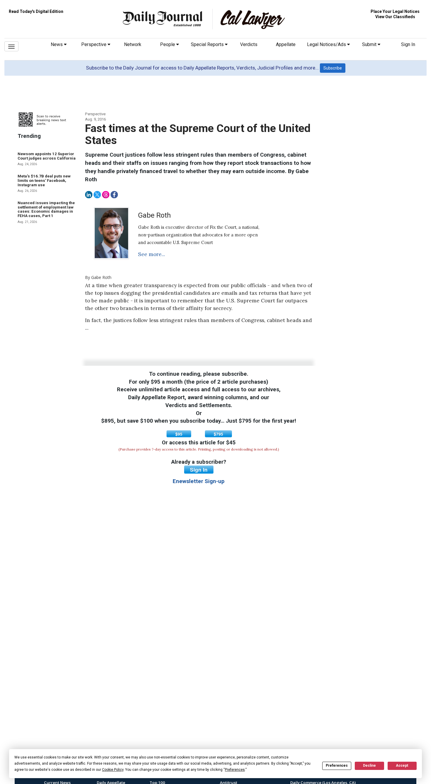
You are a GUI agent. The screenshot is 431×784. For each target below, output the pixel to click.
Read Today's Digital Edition (36, 11)
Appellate (286, 44)
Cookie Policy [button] (112, 770)
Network (132, 44)
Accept (402, 765)
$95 (178, 434)
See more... (151, 254)
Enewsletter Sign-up (199, 481)
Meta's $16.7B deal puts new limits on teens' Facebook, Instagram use (44, 180)
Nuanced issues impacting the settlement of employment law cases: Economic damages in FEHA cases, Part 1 (46, 209)
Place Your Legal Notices (395, 11)
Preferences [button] (235, 770)
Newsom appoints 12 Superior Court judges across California (47, 156)
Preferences (337, 765)
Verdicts (248, 44)
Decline (369, 765)
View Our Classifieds (395, 16)
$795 (218, 434)
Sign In (408, 44)
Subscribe (332, 68)
